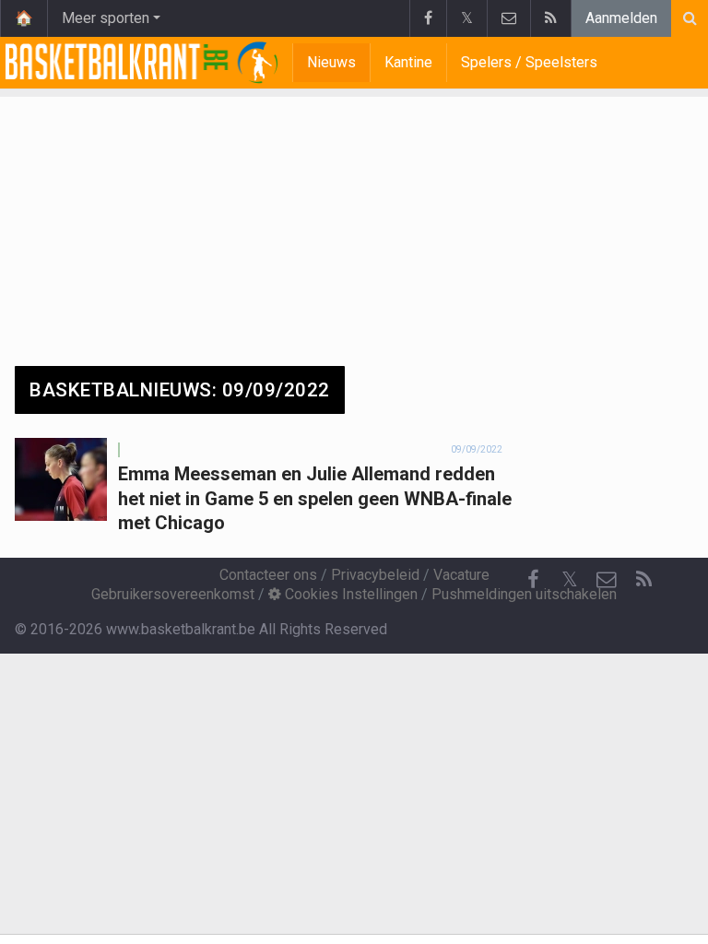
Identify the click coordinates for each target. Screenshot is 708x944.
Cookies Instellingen (349, 594)
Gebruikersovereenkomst (172, 594)
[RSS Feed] (550, 18)
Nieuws (331, 62)
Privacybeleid (375, 575)
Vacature (461, 575)
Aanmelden (621, 18)
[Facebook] (427, 18)
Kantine (408, 62)
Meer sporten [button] (105, 18)
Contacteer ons (268, 575)
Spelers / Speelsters (529, 62)
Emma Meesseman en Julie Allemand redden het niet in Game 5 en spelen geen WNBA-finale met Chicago (315, 498)
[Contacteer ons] (508, 18)
